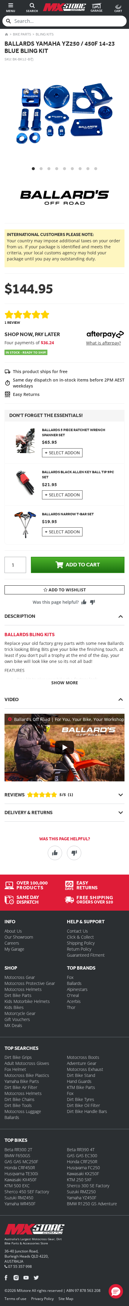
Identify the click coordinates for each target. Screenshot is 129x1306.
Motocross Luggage (22, 1111)
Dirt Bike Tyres (80, 1099)
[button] (116, 1291)
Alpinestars (77, 989)
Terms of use (15, 1298)
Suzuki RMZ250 (81, 1191)
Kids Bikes (14, 1007)
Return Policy (79, 949)
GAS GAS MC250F (21, 1161)
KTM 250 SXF (79, 1179)
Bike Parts (22, 34)
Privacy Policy (42, 1298)
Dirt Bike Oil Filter (83, 1105)
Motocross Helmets (23, 989)
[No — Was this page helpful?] (92, 602)
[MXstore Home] (34, 1230)
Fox (70, 977)
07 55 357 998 (19, 1266)
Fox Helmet (15, 1069)
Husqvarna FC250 (83, 1167)
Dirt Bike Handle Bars (87, 1111)
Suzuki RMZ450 (18, 1197)
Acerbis (74, 1001)
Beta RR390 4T (80, 1149)
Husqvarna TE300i (21, 1173)
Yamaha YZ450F (81, 1197)
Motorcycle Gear (19, 1013)
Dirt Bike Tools (18, 1105)
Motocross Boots (83, 1057)
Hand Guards (79, 1081)
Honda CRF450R (19, 1167)
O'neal (73, 995)
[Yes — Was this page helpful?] (84, 602)
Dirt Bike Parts (18, 995)
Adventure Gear (81, 1063)
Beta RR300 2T (18, 1149)
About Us (13, 931)
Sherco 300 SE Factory (88, 1185)
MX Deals (13, 1025)
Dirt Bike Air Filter (20, 1087)
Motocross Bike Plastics (26, 1075)
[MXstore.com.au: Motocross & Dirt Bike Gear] (64, 7)
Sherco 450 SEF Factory (26, 1191)
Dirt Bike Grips (18, 1057)
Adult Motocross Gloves (26, 1063)
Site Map (65, 1298)
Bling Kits (45, 34)
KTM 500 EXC (17, 1185)
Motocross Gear (19, 977)
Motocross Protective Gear (29, 983)
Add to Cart (83, 564)
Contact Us (77, 931)
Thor (71, 1007)
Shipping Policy (80, 943)
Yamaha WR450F (19, 1203)
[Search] (8, 21)
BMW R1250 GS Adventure (92, 1203)
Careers (11, 943)
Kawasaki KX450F (20, 1179)
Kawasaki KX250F (83, 1173)
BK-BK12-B (21, 59)
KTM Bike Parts (81, 1087)
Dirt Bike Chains (19, 1099)
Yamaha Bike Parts (21, 1081)
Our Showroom (18, 937)
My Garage (14, 949)
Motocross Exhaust (85, 1069)
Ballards (74, 983)
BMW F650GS (17, 1155)
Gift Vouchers (17, 1019)
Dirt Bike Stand (81, 1075)
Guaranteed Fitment (86, 955)
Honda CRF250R (82, 1161)
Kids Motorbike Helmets (27, 1001)
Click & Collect (80, 937)
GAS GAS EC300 (82, 1155)
